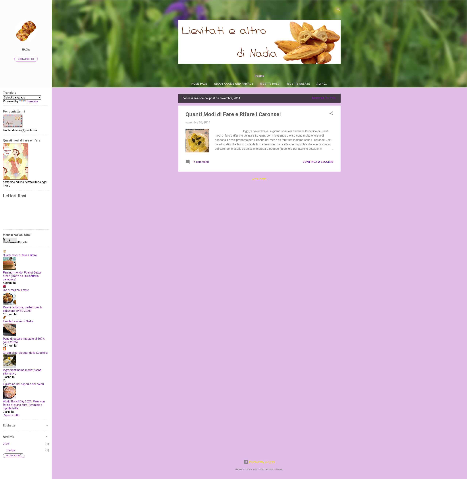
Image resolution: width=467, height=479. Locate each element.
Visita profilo (26, 59)
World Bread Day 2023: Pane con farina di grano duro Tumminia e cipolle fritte (24, 405)
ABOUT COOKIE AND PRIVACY (233, 83)
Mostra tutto (323, 98)
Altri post (259, 179)
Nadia (26, 49)
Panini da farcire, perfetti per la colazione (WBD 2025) (22, 309)
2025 (6, 444)
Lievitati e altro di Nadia (18, 321)
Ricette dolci (270, 83)
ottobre (10, 450)
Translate (32, 101)
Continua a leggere (317, 162)
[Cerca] (338, 9)
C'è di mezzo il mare (16, 290)
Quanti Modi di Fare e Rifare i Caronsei (233, 114)
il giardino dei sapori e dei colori (23, 384)
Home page (199, 83)
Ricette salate (298, 83)
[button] (331, 114)
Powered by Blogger (261, 462)
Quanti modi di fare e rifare (20, 255)
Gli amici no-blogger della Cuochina (25, 352)
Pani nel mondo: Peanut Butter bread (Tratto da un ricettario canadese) (22, 276)
